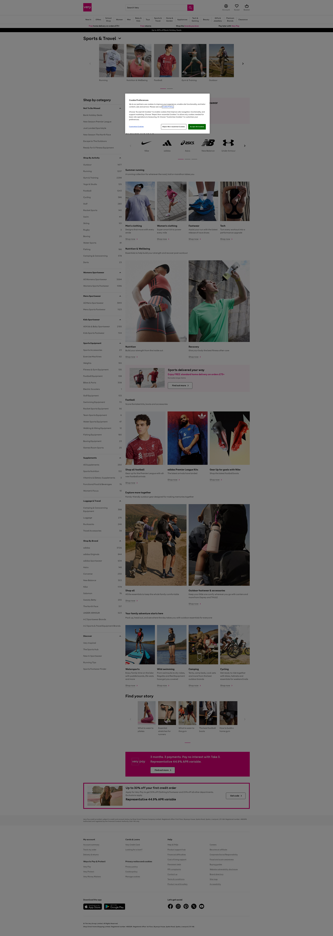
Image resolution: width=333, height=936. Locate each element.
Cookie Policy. (168, 107)
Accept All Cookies (197, 127)
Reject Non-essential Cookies (173, 127)
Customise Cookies (136, 126)
